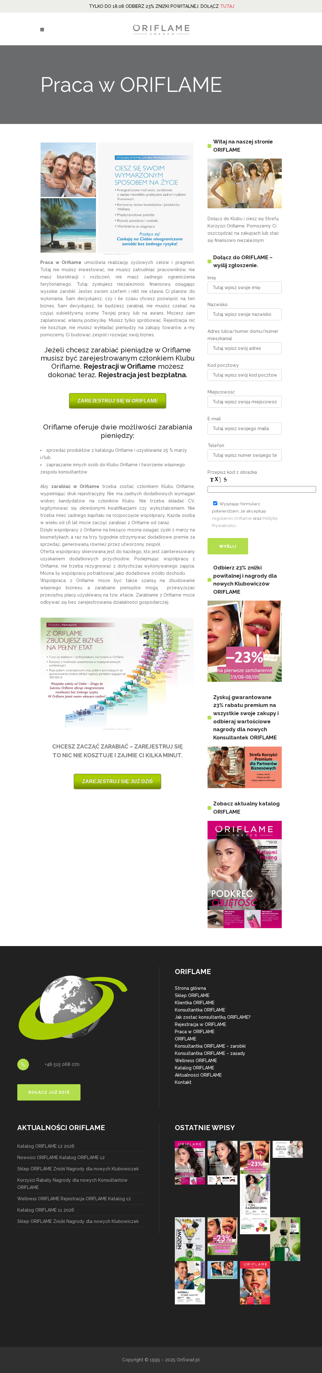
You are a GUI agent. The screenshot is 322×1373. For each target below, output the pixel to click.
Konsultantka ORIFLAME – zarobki (210, 1046)
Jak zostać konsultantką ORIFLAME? (213, 1017)
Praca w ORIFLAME (194, 1031)
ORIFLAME (185, 1038)
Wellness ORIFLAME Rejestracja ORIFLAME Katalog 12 (74, 1198)
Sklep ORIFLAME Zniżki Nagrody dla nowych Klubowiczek (78, 1168)
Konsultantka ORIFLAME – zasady (210, 1053)
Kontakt (183, 1082)
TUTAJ (227, 6)
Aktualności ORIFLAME (198, 1075)
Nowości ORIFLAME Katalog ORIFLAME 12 (61, 1157)
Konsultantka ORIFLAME (200, 1009)
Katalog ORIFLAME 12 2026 (46, 1146)
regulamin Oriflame (232, 518)
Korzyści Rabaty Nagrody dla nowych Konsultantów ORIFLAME (72, 1184)
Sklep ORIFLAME (192, 995)
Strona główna (190, 988)
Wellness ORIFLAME (196, 1060)
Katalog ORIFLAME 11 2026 (45, 1210)
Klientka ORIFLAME (194, 1002)
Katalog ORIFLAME (194, 1067)
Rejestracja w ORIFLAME (200, 1024)
